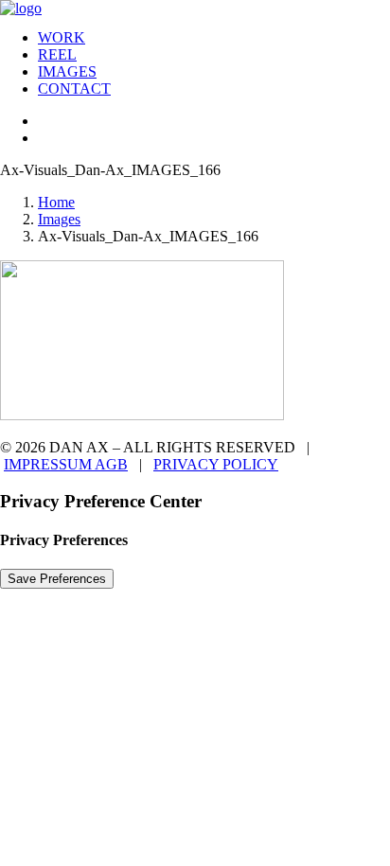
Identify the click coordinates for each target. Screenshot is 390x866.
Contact (74, 88)
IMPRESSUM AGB (66, 464)
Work (61, 37)
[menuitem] (214, 37)
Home (56, 202)
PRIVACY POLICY (215, 464)
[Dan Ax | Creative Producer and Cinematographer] (195, 7)
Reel (57, 54)
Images (67, 71)
